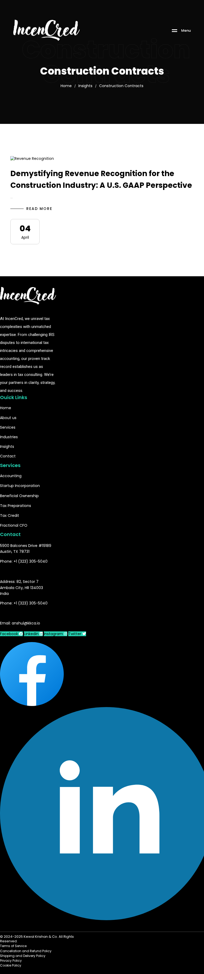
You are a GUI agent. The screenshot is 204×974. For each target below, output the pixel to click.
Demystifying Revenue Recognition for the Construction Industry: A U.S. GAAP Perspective (101, 179)
